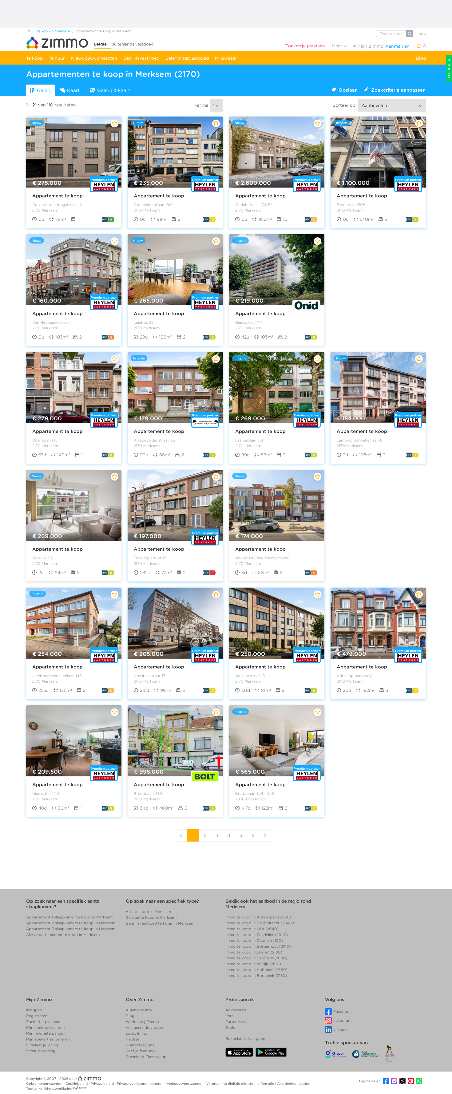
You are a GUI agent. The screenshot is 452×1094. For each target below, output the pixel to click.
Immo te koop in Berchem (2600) (256, 958)
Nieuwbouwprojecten (94, 58)
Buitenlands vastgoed (132, 44)
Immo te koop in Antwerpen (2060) (258, 917)
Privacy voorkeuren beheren (141, 1083)
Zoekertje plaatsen (305, 45)
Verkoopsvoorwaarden (185, 1083)
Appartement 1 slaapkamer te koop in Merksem (69, 917)
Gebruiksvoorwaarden (44, 1083)
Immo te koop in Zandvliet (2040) (256, 934)
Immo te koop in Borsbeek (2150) (256, 975)
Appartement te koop (57, 196)
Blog (421, 58)
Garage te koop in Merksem (151, 917)
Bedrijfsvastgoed (141, 58)
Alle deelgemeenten (294, 1083)
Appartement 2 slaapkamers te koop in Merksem (70, 923)
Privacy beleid (103, 1083)
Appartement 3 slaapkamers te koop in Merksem (70, 928)
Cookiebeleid (77, 1083)
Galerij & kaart (113, 90)
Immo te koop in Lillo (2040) (252, 928)
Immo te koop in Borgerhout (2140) (258, 946)
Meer (337, 45)
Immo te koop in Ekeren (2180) (253, 952)
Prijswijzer (226, 58)
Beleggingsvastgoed (187, 58)
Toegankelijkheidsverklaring (49, 1088)
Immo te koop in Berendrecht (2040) (259, 923)
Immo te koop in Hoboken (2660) (256, 969)
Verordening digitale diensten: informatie (240, 1083)
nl (420, 34)
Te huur (57, 58)
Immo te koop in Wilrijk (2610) (253, 963)
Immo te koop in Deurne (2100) (254, 940)
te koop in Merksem (53, 31)
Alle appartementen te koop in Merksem (63, 934)
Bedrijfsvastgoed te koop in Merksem (160, 923)
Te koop (34, 58)
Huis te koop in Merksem (148, 911)
